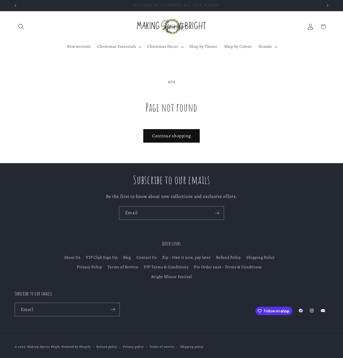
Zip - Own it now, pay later (186, 257)
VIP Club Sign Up (101, 257)
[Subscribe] (217, 213)
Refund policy (106, 347)
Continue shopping (171, 136)
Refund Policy (228, 257)
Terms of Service (123, 267)
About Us (72, 257)
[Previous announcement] (15, 5)
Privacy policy (133, 347)
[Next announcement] (327, 5)
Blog (127, 257)
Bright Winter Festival (171, 276)
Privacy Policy (89, 267)
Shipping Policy (260, 257)
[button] (21, 26)
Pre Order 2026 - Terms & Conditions (228, 267)
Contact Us (146, 257)
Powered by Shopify (76, 347)
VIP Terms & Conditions (166, 267)
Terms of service (162, 347)
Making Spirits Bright (43, 347)
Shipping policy (191, 347)
